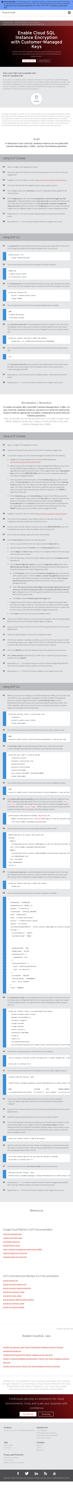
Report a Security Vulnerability (14, 1463)
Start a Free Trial (29, 61)
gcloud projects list (10, 1280)
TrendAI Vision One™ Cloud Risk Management (18, 5)
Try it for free (28, 1414)
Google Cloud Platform (21, 22)
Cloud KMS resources (11, 1242)
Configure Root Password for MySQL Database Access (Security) (28, 1355)
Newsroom (40, 1450)
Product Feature (44, 61)
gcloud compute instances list (14, 1284)
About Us (39, 1445)
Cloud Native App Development (47, 1435)
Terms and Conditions (11, 1458)
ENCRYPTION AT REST (11, 1245)
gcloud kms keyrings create (13, 1292)
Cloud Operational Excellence (46, 1433)
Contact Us (7, 1448)
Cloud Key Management (12, 1234)
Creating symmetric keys (12, 1238)
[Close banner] (72, 1)
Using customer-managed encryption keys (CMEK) (22, 1249)
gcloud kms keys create (12, 1296)
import (47, 627)
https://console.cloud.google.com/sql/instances (51, 180)
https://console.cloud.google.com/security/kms (25, 462)
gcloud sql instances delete (13, 1307)
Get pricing (46, 1414)
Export (9, 627)
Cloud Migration (41, 1430)
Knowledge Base (8, 22)
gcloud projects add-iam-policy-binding (18, 1299)
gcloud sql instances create (13, 1303)
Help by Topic (8, 1445)
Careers (39, 1448)
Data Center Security (43, 1438)
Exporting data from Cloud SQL (15, 1253)
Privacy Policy (8, 1460)
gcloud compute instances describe (17, 1288)
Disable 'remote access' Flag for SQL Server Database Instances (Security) (31, 1366)
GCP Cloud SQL (34, 22)
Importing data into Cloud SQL (15, 1257)
